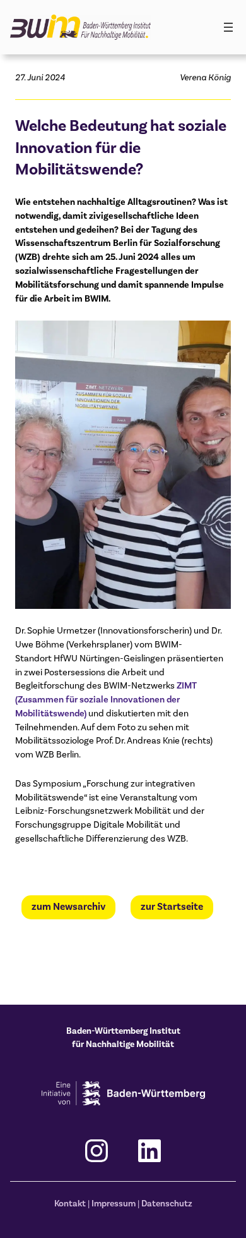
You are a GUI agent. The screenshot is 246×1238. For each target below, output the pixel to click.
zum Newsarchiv (68, 906)
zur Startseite (172, 906)
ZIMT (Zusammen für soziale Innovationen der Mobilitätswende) (106, 699)
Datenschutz (166, 1203)
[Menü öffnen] (228, 27)
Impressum (113, 1203)
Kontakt (70, 1203)
